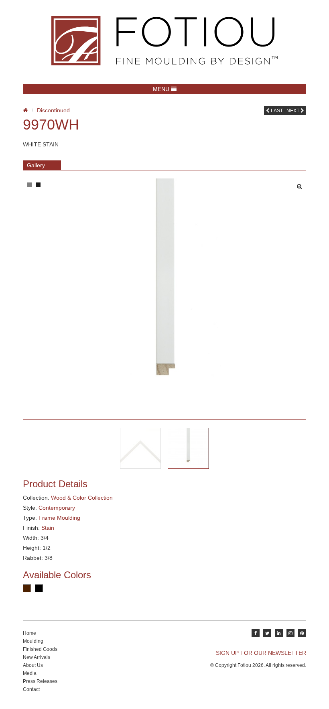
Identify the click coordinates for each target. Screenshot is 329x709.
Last (276, 110)
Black (39, 588)
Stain (47, 528)
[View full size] (301, 184)
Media (30, 673)
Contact (31, 689)
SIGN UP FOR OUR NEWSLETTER (261, 653)
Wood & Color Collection (82, 497)
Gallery (36, 165)
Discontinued (53, 110)
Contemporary (57, 507)
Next (293, 110)
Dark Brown (27, 588)
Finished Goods (40, 649)
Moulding (33, 641)
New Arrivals (36, 657)
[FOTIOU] (164, 40)
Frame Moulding (59, 518)
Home (29, 633)
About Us (33, 665)
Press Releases (40, 681)
